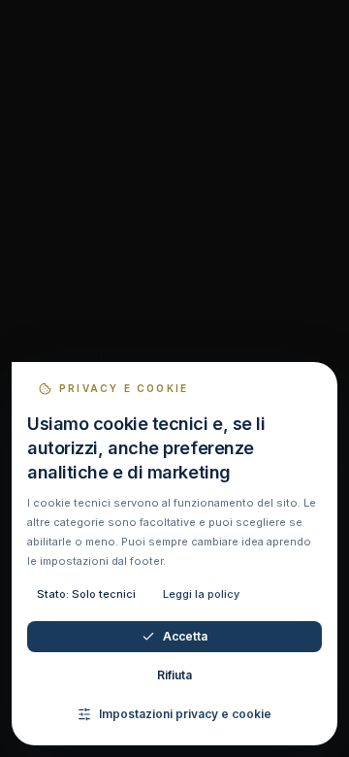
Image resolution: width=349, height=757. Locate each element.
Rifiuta (174, 675)
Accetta (185, 636)
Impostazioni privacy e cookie (185, 714)
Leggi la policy (201, 594)
